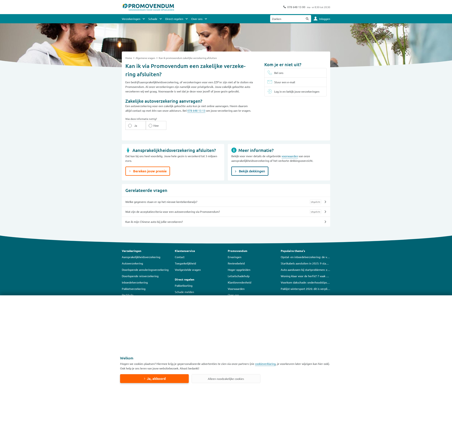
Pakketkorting (183, 285)
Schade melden (184, 292)
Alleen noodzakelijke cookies (226, 378)
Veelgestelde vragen (188, 269)
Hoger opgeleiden (239, 269)
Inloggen (324, 18)
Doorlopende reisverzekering (140, 276)
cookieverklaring (265, 363)
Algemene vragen (146, 57)
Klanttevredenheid (239, 282)
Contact (180, 257)
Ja (135, 125)
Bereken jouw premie (149, 171)
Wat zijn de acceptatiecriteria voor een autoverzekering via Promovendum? (172, 211)
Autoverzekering (132, 263)
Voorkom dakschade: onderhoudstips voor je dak (311, 282)
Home (129, 57)
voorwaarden (290, 156)
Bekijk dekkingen (251, 171)
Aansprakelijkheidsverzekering (141, 257)
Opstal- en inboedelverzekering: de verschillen (310, 257)
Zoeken (307, 18)
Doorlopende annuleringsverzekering (145, 269)
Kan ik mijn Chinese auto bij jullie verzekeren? (154, 221)
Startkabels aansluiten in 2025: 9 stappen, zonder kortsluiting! (319, 263)
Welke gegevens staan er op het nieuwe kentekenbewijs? (161, 201)
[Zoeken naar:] (287, 18)
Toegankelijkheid (185, 263)
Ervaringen (234, 257)
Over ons (233, 295)
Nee (156, 125)
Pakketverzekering (133, 288)
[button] (146, 251)
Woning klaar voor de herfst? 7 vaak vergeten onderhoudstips (319, 276)
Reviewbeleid (236, 263)
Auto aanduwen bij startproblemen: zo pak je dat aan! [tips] (318, 269)
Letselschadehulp (238, 276)
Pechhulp (127, 295)
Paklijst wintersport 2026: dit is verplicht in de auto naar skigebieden (324, 288)
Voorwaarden (236, 288)
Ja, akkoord (156, 378)
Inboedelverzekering (135, 282)
